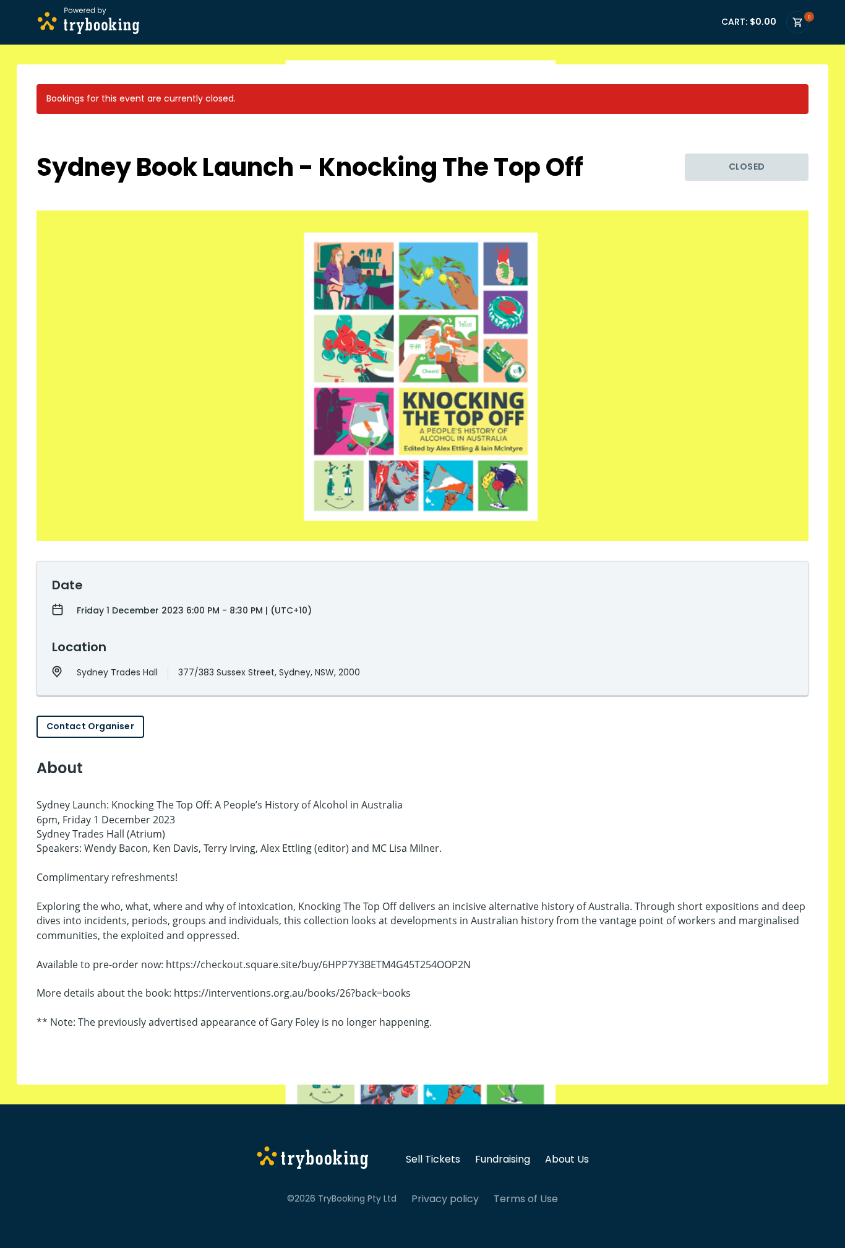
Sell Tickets (433, 1159)
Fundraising (502, 1159)
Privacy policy (445, 1199)
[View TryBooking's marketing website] (313, 1159)
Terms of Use (526, 1199)
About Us (567, 1159)
